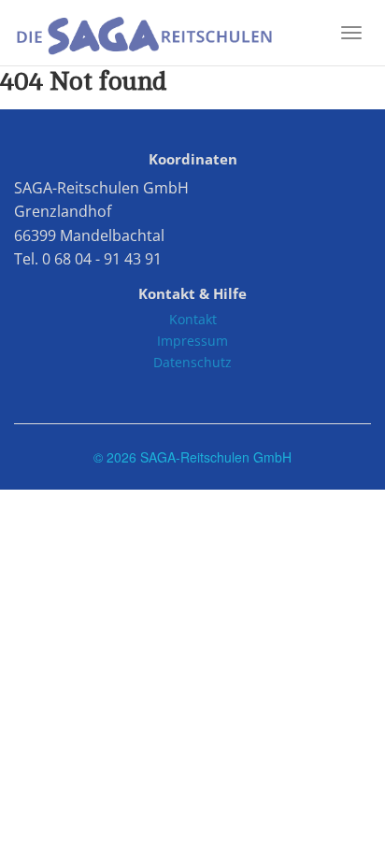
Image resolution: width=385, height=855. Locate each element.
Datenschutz (192, 362)
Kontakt (193, 319)
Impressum (192, 340)
